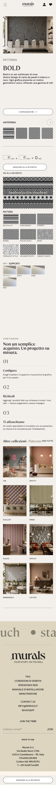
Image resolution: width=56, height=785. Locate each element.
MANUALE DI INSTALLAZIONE (28, 689)
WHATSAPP (28, 710)
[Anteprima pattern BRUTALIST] (8, 133)
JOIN (50, 729)
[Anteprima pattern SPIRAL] (47, 133)
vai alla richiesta (12, 173)
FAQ (28, 676)
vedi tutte (47, 441)
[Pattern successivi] (50, 122)
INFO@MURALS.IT (28, 706)
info (5, 264)
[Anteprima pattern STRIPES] (34, 133)
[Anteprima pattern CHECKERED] (21, 133)
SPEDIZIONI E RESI (28, 685)
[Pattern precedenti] (43, 122)
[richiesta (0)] (50, 4)
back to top (28, 739)
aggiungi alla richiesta (25, 167)
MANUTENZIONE (28, 693)
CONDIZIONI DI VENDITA (28, 680)
